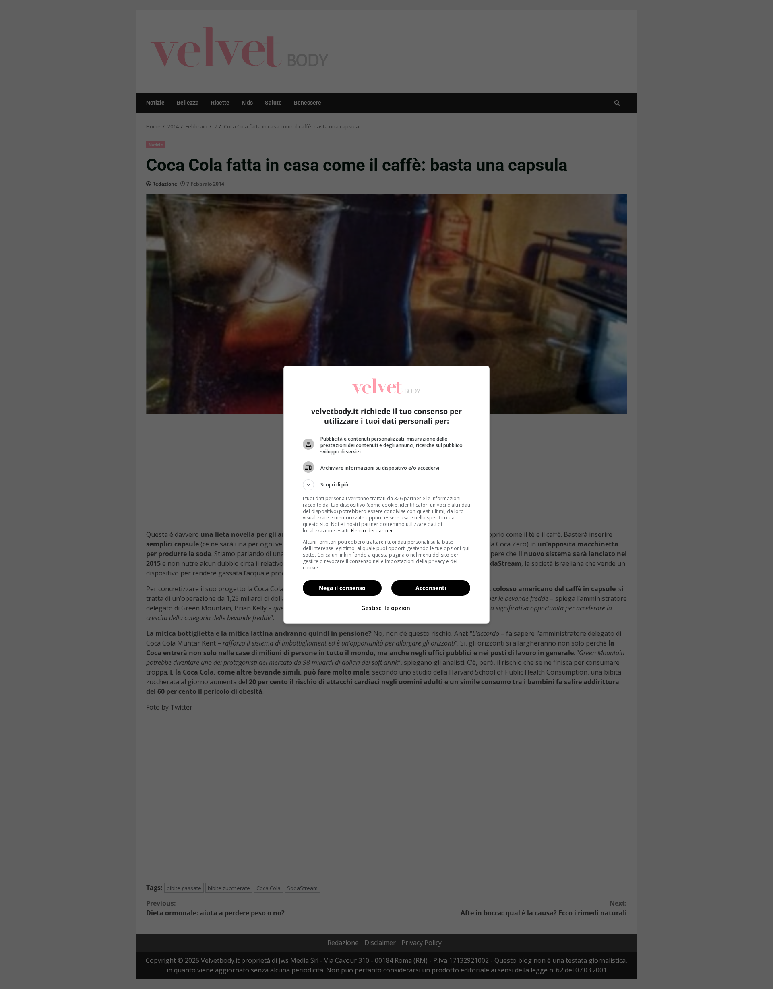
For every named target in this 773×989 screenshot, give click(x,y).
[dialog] (386, 495)
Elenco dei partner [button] (372, 530)
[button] (386, 484)
